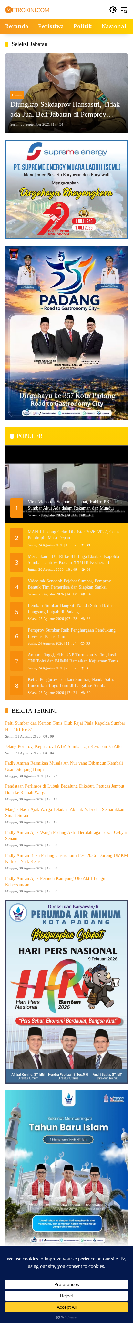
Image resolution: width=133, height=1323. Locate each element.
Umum (17, 95)
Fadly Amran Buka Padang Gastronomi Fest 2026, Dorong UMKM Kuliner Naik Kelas (66, 858)
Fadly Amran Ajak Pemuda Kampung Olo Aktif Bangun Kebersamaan (56, 881)
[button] (113, 10)
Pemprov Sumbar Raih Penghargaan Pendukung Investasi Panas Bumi (72, 633)
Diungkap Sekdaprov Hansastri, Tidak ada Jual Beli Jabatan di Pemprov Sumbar (65, 110)
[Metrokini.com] (27, 9)
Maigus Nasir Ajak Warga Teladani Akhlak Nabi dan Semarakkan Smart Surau (64, 812)
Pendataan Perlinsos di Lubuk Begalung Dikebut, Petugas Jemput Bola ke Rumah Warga (64, 789)
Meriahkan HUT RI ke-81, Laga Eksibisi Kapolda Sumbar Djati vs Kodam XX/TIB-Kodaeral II (73, 559)
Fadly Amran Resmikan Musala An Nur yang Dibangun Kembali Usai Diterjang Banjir (64, 766)
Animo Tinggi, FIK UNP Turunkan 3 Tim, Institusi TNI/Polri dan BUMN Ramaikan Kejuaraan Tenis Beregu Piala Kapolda (75, 658)
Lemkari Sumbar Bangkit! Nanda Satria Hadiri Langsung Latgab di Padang (71, 609)
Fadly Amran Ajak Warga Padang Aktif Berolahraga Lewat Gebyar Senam (66, 835)
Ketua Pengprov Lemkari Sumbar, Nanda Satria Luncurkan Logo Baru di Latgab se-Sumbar (71, 682)
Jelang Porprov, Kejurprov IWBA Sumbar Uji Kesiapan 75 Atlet (64, 746)
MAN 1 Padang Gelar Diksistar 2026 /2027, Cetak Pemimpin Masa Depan (74, 535)
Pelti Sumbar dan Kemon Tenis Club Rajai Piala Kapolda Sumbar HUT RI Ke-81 (65, 726)
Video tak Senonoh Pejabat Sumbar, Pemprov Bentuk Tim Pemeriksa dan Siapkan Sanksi (69, 584)
